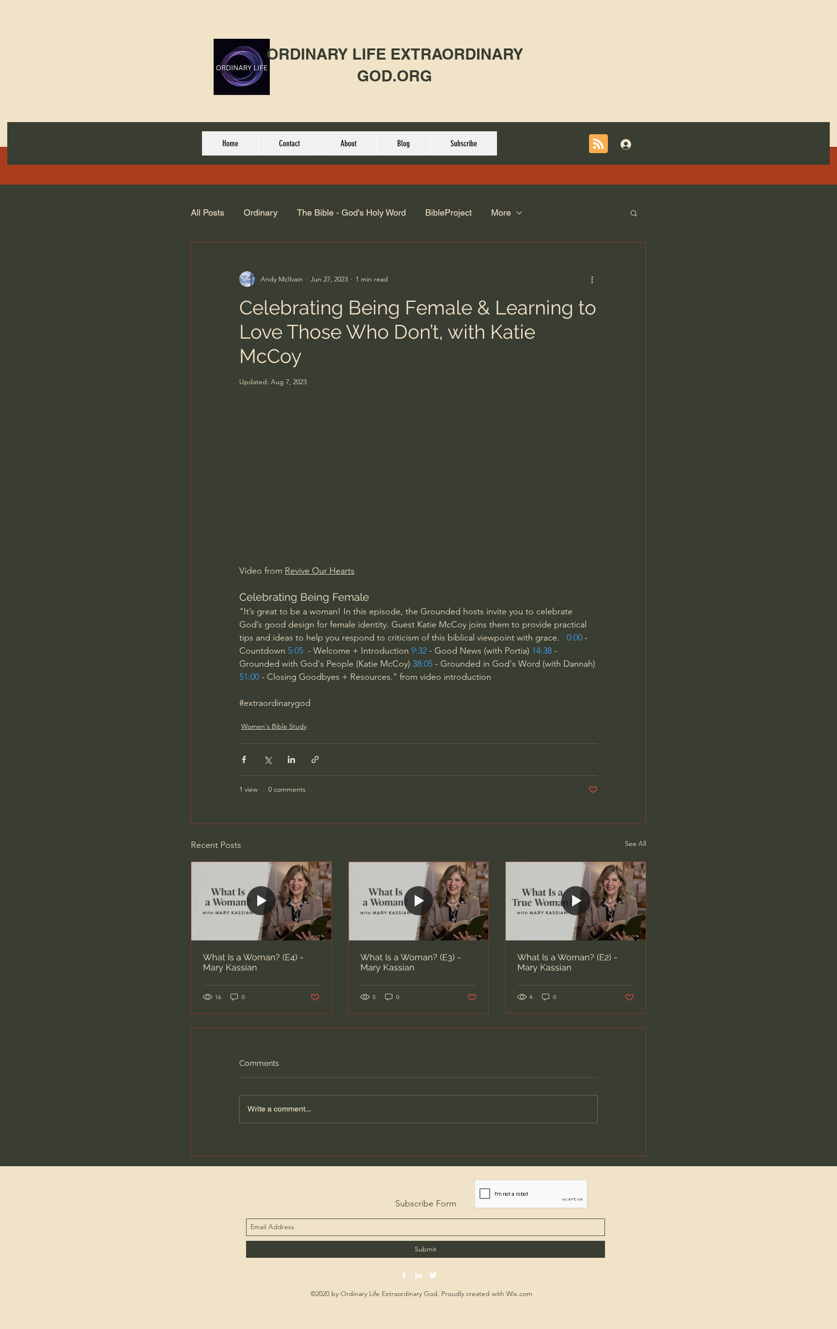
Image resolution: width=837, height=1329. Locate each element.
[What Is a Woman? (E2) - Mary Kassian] (576, 901)
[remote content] (418, 487)
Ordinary (261, 212)
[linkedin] (418, 1275)
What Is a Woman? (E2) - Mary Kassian (567, 962)
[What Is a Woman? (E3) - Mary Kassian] (419, 901)
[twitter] (433, 1275)
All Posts (207, 212)
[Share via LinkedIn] (291, 759)
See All (635, 843)
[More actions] (592, 279)
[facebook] (404, 1275)
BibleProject (448, 212)
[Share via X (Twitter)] (267, 759)
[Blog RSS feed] (598, 144)
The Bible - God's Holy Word (351, 212)
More (501, 212)
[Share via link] (315, 759)
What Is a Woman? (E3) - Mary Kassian (410, 962)
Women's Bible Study (274, 726)
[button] (633, 213)
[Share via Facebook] (243, 759)
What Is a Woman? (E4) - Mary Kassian (253, 962)
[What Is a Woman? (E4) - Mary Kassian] (261, 901)
